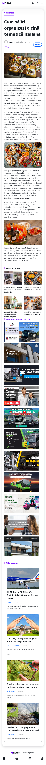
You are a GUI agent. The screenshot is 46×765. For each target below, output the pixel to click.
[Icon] (4, 758)
